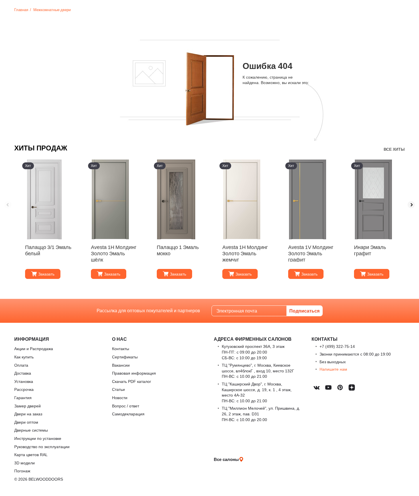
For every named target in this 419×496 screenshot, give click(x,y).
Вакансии (121, 365)
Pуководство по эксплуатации (42, 446)
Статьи (118, 389)
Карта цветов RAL (31, 454)
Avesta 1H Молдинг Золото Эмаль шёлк (114, 253)
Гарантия (23, 397)
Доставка (22, 373)
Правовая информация (134, 373)
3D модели (24, 463)
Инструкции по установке (37, 438)
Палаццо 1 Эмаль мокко (178, 250)
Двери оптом (26, 422)
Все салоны (226, 459)
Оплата (21, 365)
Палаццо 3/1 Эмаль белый (48, 250)
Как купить (24, 357)
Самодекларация (128, 414)
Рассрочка (24, 389)
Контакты (120, 348)
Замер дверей (27, 406)
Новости (119, 397)
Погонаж (22, 470)
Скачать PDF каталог (131, 381)
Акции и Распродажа (33, 348)
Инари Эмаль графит (370, 250)
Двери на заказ (28, 414)
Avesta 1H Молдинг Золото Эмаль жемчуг (245, 253)
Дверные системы (31, 430)
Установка (23, 381)
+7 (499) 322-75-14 (337, 346)
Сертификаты (125, 357)
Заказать (46, 274)
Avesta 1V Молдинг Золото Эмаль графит (310, 253)
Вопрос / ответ (125, 406)
